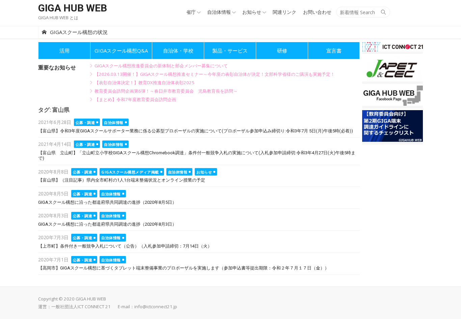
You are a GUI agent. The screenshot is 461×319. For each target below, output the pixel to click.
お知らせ (251, 12)
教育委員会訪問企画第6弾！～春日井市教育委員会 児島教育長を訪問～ (166, 91)
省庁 (191, 12)
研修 (282, 50)
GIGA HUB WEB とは (58, 17)
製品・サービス (230, 50)
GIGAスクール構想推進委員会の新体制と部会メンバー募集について (161, 66)
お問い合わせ (317, 12)
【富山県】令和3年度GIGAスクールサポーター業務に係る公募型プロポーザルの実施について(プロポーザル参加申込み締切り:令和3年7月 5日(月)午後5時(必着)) (195, 130)
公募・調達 (85, 122)
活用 (64, 50)
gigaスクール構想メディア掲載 (130, 171)
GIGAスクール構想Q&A (121, 50)
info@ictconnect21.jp (155, 307)
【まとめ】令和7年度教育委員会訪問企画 (135, 99)
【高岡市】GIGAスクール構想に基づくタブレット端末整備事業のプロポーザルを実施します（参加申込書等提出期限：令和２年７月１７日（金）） (183, 267)
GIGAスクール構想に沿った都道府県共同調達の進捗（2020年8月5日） (107, 202)
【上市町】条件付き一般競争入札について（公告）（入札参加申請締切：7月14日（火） (125, 246)
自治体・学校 (178, 50)
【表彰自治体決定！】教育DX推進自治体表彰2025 (144, 82)
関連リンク (284, 12)
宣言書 (334, 50)
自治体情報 (219, 12)
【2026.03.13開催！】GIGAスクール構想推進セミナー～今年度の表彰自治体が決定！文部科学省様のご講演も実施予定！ (214, 74)
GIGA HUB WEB (72, 8)
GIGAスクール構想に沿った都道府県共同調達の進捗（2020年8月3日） (107, 224)
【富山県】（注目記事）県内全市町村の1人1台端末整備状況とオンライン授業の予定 (121, 180)
